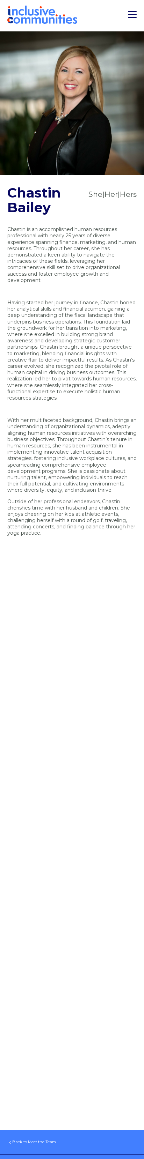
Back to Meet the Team (34, 1141)
